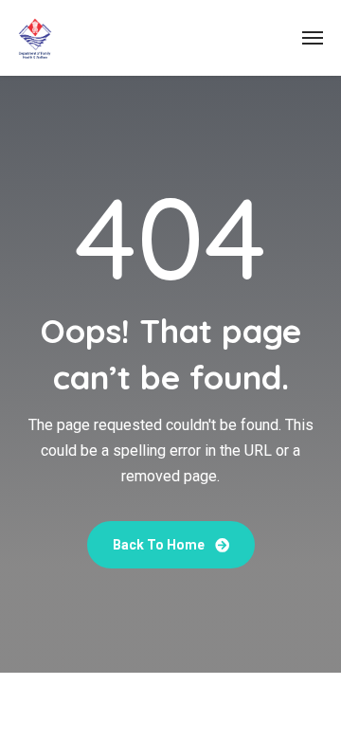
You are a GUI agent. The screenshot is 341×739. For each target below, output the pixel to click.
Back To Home (160, 544)
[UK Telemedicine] (35, 37)
